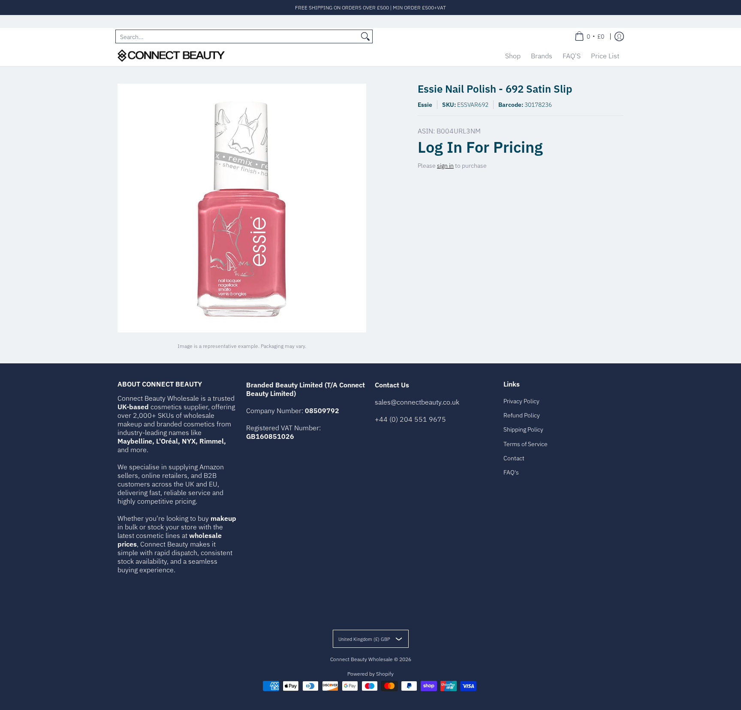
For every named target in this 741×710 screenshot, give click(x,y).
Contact (513, 458)
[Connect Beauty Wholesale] (171, 55)
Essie (425, 105)
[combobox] (237, 36)
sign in (445, 165)
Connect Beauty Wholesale (361, 659)
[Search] (365, 36)
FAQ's (511, 472)
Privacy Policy (521, 401)
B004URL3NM (459, 131)
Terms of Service (525, 444)
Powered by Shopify (370, 674)
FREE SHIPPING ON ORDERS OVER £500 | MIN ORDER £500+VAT (370, 7)
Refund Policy (521, 415)
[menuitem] (589, 36)
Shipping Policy (523, 429)
